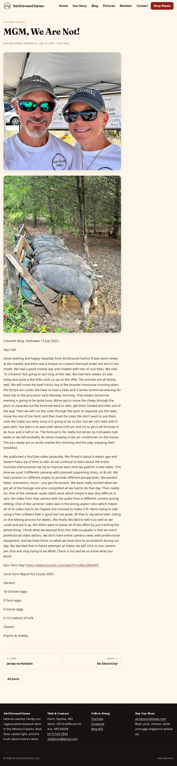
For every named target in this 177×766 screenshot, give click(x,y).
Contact (142, 6)
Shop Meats (162, 6)
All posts (13, 679)
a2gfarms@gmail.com (62, 739)
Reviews (126, 6)
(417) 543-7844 (57, 734)
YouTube (97, 719)
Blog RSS (97, 729)
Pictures (109, 6)
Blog (95, 6)
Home (63, 6)
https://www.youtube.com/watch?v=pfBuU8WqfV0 (62, 565)
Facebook (97, 724)
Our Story (80, 6)
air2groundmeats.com (150, 719)
